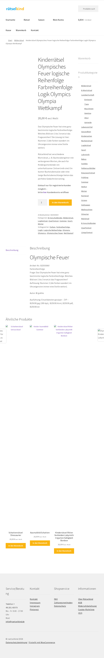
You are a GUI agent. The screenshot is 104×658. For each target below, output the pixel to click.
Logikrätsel (43, 221)
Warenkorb (21, 30)
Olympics (42, 233)
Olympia (66, 230)
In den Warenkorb (60, 202)
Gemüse (87, 113)
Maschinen (88, 108)
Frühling (84, 177)
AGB (80, 602)
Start (10, 40)
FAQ (56, 599)
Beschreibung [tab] (12, 250)
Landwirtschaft (87, 95)
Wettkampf (68, 233)
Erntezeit (88, 99)
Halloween (85, 205)
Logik (40, 230)
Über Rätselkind (85, 599)
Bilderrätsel (19, 40)
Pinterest (34, 609)
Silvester (85, 214)
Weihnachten (86, 209)
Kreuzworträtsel (88, 173)
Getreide (88, 122)
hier (45, 192)
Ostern (84, 200)
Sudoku (84, 163)
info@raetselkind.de (15, 621)
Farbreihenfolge (63, 227)
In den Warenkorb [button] (15, 545)
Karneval (85, 196)
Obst (86, 118)
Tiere (86, 104)
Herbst (84, 186)
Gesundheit (86, 131)
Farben (52, 227)
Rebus (83, 159)
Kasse (8, 30)
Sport (70, 221)
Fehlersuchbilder (88, 168)
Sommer (63, 221)
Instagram (35, 606)
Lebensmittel (86, 127)
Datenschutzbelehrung (16, 642)
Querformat (53, 221)
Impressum (35, 602)
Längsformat (86, 232)
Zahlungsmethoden (63, 602)
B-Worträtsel (86, 90)
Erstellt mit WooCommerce (42, 642)
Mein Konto (58, 19)
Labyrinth (85, 154)
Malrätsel (85, 218)
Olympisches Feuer (55, 233)
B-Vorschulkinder (55, 218)
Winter (40, 224)
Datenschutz (60, 606)
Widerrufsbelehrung (87, 606)
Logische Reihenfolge (52, 230)
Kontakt (35, 30)
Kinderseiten (86, 136)
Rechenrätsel (86, 141)
